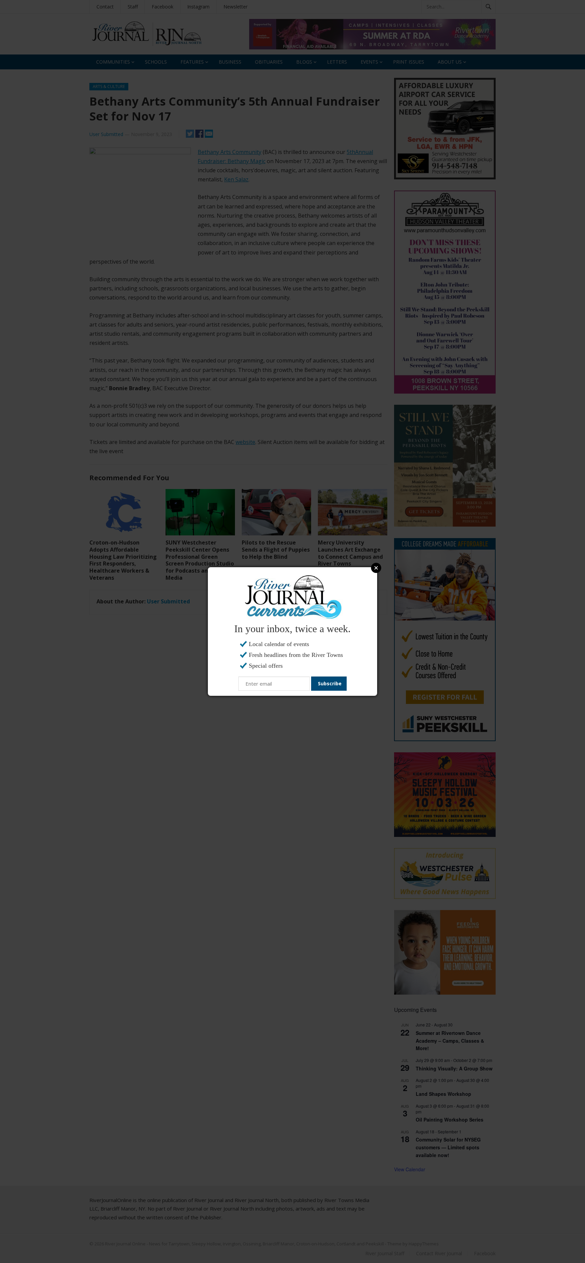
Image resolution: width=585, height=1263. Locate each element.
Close (376, 568)
